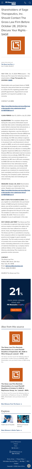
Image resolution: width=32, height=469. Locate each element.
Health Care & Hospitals (7, 425)
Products (16, 444)
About (15, 446)
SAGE (10, 80)
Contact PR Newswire (16, 442)
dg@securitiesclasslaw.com (14, 266)
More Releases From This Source (10, 404)
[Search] (29, 2)
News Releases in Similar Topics (10, 430)
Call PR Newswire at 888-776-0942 (16, 453)
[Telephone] (25, 2)
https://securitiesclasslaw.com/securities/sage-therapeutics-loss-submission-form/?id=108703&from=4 (15, 108)
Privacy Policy (20, 459)
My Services (15, 448)
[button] (16, 45)
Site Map (22, 461)
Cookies (16, 464)
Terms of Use (10, 459)
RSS (28, 461)
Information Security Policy (10, 461)
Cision (19, 466)
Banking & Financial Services (22, 425)
